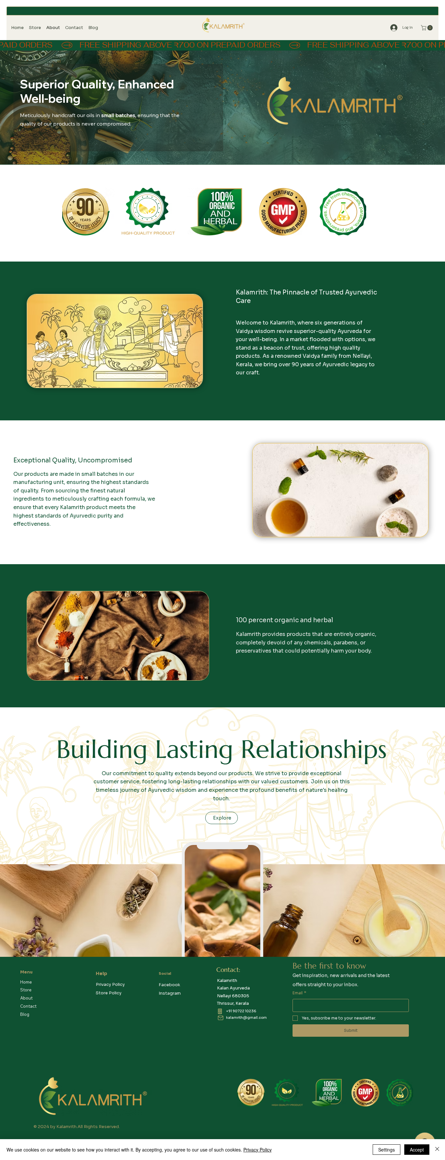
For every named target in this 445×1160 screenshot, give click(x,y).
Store (26, 989)
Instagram (170, 993)
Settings (386, 1149)
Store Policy (109, 993)
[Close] (437, 1149)
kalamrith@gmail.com (246, 1017)
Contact (28, 1006)
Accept (417, 1149)
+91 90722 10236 (241, 1011)
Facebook (169, 984)
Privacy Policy (110, 984)
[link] (427, 27)
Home (26, 982)
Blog (24, 1014)
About (26, 998)
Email (299, 992)
